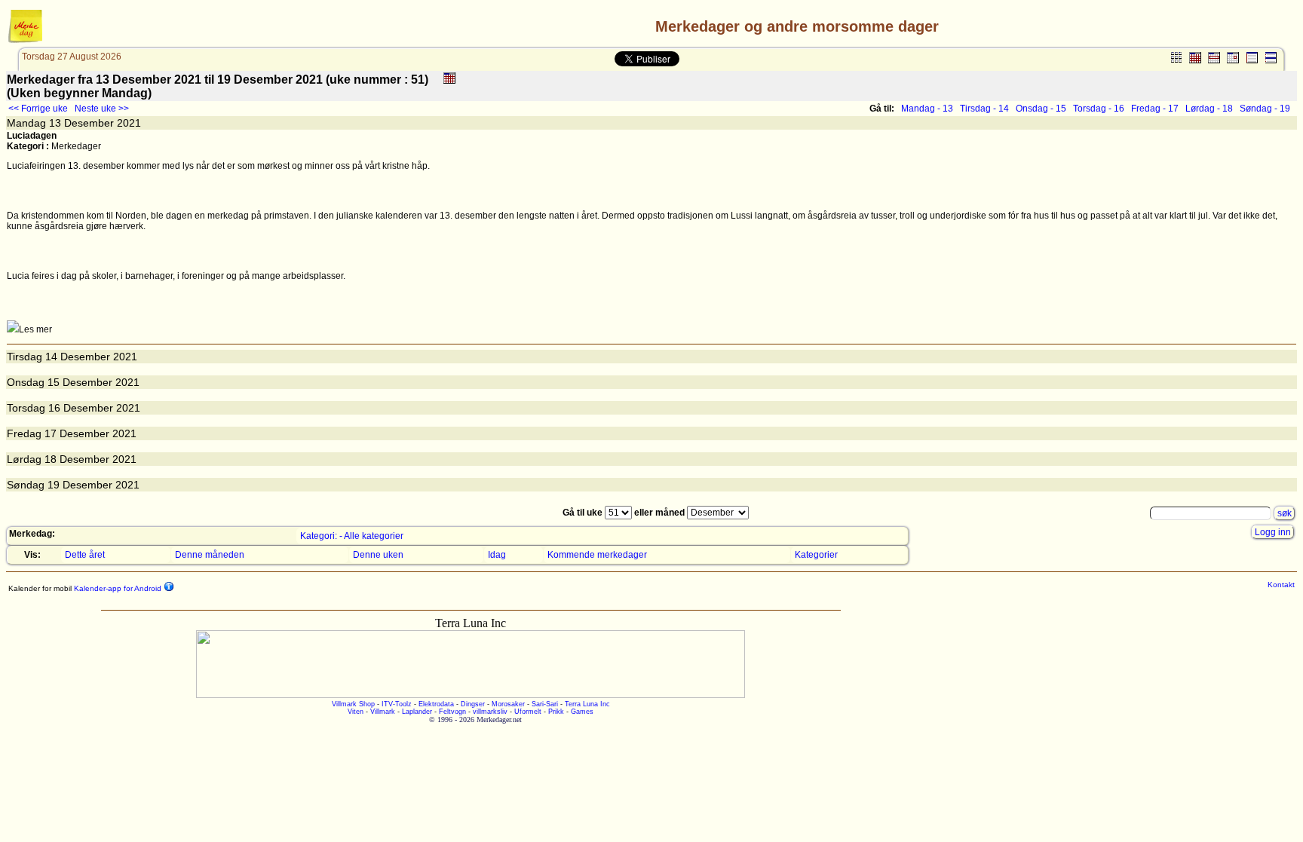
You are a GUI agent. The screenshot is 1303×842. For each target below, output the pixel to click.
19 (54, 485)
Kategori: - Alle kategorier (351, 536)
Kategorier (816, 555)
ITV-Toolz (397, 704)
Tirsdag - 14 (984, 108)
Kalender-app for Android (116, 588)
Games (582, 711)
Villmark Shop (353, 704)
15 (54, 382)
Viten (355, 711)
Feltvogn (452, 711)
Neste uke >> (102, 108)
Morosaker (508, 704)
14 (51, 357)
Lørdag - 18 (1209, 108)
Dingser (473, 704)
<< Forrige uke (38, 108)
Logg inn (1273, 532)
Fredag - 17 (1155, 108)
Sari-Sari (545, 704)
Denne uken (378, 555)
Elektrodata (436, 704)
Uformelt (527, 711)
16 (54, 408)
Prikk (556, 711)
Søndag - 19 (1265, 108)
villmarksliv (490, 711)
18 (50, 459)
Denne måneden (209, 555)
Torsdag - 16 (1098, 108)
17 (50, 433)
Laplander (417, 711)
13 (55, 123)
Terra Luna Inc (587, 704)
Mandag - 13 (927, 108)
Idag (497, 555)
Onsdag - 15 (1041, 108)
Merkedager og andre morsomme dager (797, 26)
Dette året (85, 555)
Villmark (382, 711)
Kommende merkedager (597, 555)
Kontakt (1281, 584)
